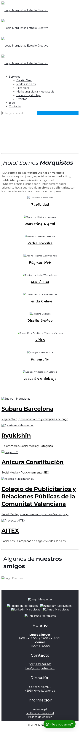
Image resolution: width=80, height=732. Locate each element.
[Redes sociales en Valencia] (40, 236)
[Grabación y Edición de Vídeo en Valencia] (40, 333)
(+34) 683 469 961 (40, 664)
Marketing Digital (40, 224)
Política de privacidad (40, 713)
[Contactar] (40, 616)
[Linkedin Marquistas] (25, 609)
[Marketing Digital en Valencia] (40, 217)
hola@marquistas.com (40, 668)
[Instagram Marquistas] (55, 605)
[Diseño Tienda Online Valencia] (40, 294)
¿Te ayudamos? (61, 724)
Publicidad (40, 205)
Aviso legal (40, 709)
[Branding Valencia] (40, 314)
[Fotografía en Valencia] (40, 352)
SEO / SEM (40, 282)
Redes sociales (26, 84)
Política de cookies (40, 717)
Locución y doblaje (28, 95)
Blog (12, 102)
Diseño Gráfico (40, 321)
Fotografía (23, 88)
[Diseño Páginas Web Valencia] (40, 256)
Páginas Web (40, 263)
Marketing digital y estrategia (35, 91)
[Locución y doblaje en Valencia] (40, 372)
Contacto (15, 106)
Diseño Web (24, 80)
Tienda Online (40, 301)
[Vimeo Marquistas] (56, 609)
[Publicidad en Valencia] (40, 198)
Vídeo (40, 340)
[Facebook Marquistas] (22, 605)
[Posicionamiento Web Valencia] (40, 275)
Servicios (14, 76)
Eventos (21, 99)
